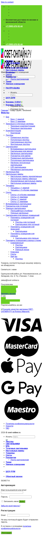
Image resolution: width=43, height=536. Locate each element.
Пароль (5, 497)
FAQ (7, 428)
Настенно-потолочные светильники (20, 164)
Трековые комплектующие (23, 126)
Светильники (12, 147)
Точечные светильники (17, 68)
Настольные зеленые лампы (23, 183)
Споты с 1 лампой (18, 199)
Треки (8, 81)
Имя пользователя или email (14, 490)
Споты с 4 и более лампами (23, 195)
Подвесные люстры (20, 137)
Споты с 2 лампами (19, 197)
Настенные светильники (21, 153)
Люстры (9, 61)
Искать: (14, 92)
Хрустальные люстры (20, 144)
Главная (4, 110)
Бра (7, 117)
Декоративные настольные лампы (26, 181)
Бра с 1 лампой (17, 119)
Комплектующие (13, 130)
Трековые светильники (21, 128)
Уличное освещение (15, 84)
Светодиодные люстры (21, 142)
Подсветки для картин (20, 156)
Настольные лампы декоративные (26, 176)
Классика (15, 252)
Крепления (15, 133)
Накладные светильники (22, 169)
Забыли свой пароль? (10, 506)
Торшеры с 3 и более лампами (24, 190)
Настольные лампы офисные (24, 179)
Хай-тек (14, 256)
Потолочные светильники (22, 160)
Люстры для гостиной (25, 222)
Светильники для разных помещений (22, 215)
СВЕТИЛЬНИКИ (13, 63)
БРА (7, 65)
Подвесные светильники (22, 158)
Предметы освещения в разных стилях (23, 240)
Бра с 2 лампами (18, 121)
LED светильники (18, 167)
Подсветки (11, 77)
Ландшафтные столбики (21, 211)
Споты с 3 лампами (19, 201)
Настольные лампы (15, 70)
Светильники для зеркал (22, 151)
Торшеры (10, 72)
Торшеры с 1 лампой (20, 188)
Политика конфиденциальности (20, 424)
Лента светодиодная (20, 79)
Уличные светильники (16, 208)
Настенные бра (12, 172)
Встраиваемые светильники (23, 149)
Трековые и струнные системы (20, 124)
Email (4, 515)
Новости (9, 426)
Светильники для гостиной (27, 224)
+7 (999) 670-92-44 (14, 26)
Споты (9, 74)
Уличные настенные (19, 213)
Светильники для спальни (27, 238)
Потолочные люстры (20, 140)
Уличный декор (22, 249)
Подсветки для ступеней (17, 206)
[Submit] (7, 79)
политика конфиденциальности (16, 527)
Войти (22, 501)
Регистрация (6, 533)
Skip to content (7, 2)
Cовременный (17, 243)
